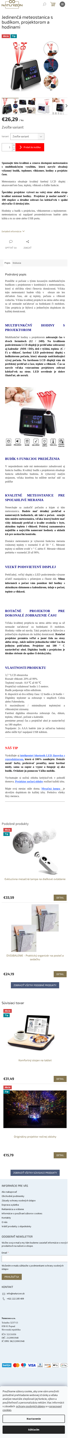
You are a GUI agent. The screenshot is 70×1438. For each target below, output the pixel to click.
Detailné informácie (11, 231)
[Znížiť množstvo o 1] (13, 149)
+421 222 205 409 (15, 1298)
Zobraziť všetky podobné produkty (35, 985)
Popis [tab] (7, 263)
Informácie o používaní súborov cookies (22, 1213)
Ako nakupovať (9, 1192)
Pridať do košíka (32, 147)
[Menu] (62, 4)
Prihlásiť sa (11, 1276)
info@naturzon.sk (16, 1293)
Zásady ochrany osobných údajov (19, 1200)
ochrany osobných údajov (30, 1406)
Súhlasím (33, 1430)
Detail (60, 1078)
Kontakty (6, 1218)
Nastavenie (34, 1419)
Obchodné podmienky (13, 1196)
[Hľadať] (44, 4)
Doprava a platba (10, 1205)
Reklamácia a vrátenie (13, 1209)
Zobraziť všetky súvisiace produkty (35, 1172)
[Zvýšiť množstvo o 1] (13, 145)
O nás (4, 1222)
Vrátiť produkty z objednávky (16, 1226)
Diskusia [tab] (17, 263)
